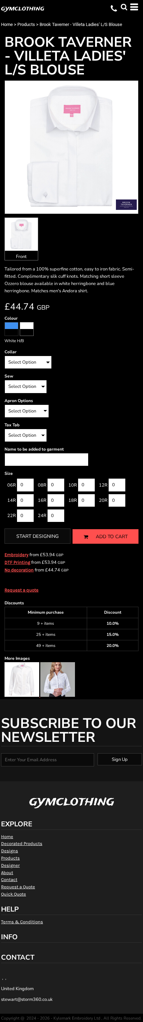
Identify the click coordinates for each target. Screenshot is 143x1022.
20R (103, 500)
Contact (9, 879)
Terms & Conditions (22, 921)
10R (72, 485)
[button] (123, 6)
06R (11, 485)
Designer (10, 865)
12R (103, 485)
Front (21, 257)
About (7, 872)
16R (42, 500)
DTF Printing (17, 562)
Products (26, 24)
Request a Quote (18, 886)
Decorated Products (21, 843)
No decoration (19, 569)
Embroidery (16, 554)
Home (7, 24)
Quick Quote (13, 894)
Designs (9, 850)
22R (11, 516)
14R (11, 500)
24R (42, 516)
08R (42, 485)
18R (72, 500)
